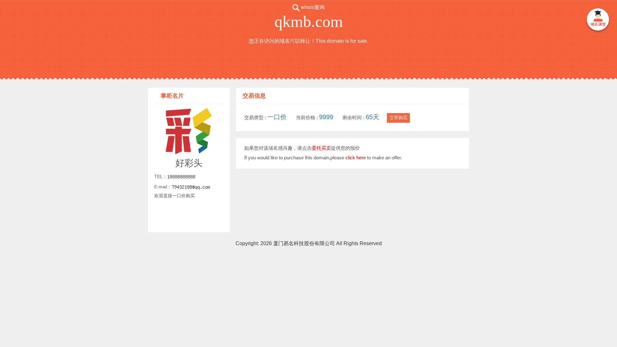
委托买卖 (321, 148)
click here (355, 157)
